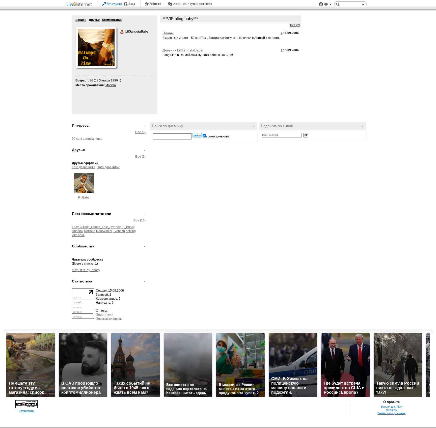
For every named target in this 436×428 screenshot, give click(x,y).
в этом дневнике (217, 136)
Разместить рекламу (391, 413)
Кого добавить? (108, 167)
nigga (98, 138)
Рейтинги (155, 4)
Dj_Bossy (127, 227)
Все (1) (140, 156)
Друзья (94, 20)
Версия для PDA (391, 406)
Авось (177, 4)
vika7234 (78, 235)
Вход (131, 4)
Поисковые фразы (109, 319)
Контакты (391, 409)
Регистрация (114, 4)
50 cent (77, 138)
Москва (110, 85)
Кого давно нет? (83, 167)
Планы (168, 33)
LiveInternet (80, 4)
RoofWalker (104, 231)
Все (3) (140, 132)
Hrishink (77, 231)
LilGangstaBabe (122, 32)
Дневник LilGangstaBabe (182, 50)
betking (131, 231)
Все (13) (139, 220)
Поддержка (321, 4)
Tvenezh (119, 231)
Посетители (104, 315)
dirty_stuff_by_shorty (86, 270)
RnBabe (84, 197)
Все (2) (295, 25)
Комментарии (112, 20)
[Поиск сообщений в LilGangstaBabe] (197, 135)
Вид (328, 5)
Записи (80, 20)
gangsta (88, 138)
